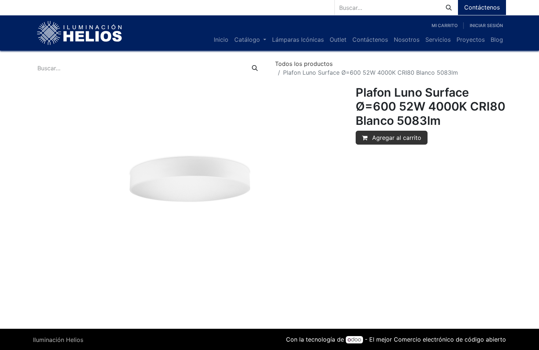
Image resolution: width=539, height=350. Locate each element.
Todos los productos (304, 63)
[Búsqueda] (449, 7)
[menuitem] (221, 39)
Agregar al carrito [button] (395, 137)
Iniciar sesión (486, 25)
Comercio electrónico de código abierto (450, 339)
